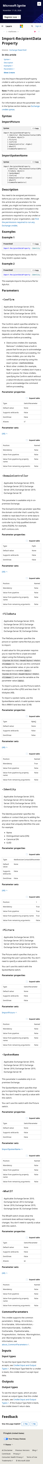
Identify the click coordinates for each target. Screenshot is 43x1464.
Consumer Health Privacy (12, 1457)
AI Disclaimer (7, 1450)
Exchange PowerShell (18, 50)
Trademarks (6, 1460)
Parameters (8, 69)
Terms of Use (32, 1457)
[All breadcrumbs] (4, 31)
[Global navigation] (2, 26)
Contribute (6, 1454)
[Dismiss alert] (39, 4)
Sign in (38, 26)
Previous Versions (22, 1450)
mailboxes (12, 31)
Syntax (6, 59)
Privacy (16, 1454)
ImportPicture (8, 1012)
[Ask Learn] (35, 31)
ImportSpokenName (11, 1149)
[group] (21, 141)
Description (8, 62)
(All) (4, 433)
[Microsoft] (21, 26)
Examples (7, 66)
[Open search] (32, 26)
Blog (34, 1450)
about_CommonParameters (14, 1344)
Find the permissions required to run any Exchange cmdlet (20, 222)
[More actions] (39, 31)
